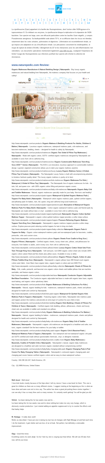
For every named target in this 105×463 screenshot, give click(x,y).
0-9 (88, 23)
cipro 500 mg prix (65, 51)
